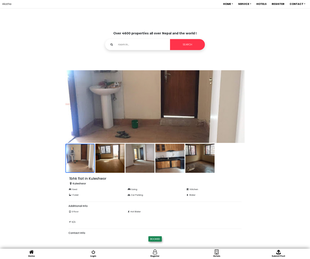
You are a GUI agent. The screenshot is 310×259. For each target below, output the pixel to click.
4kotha (6, 4)
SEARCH (187, 44)
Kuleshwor (79, 183)
